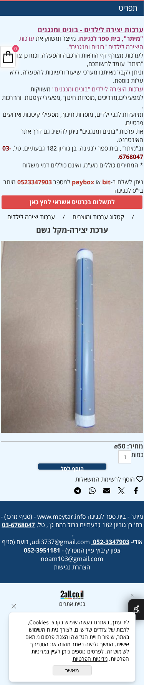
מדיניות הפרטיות (90, 658)
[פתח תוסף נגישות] (136, 609)
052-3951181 (42, 550)
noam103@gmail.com (72, 558)
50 (122, 446)
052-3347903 (111, 542)
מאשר (72, 670)
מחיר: (134, 446)
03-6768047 (18, 525)
